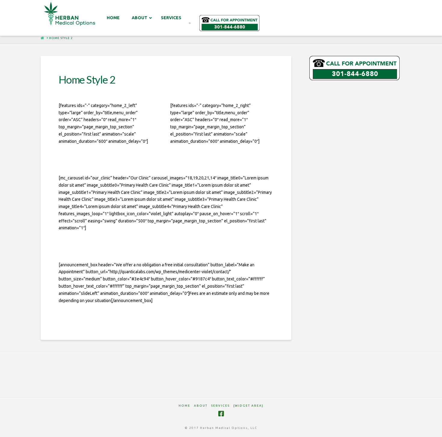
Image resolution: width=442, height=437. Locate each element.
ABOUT (200, 405)
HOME (184, 405)
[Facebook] (221, 414)
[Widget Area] (248, 405)
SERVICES (220, 405)
